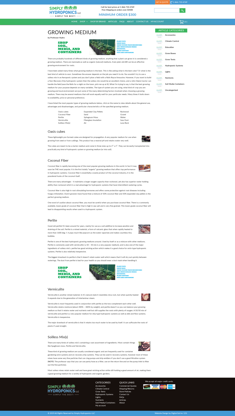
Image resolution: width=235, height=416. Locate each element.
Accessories (100, 386)
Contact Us (142, 22)
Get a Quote (162, 2)
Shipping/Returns (126, 389)
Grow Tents (100, 392)
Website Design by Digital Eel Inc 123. (171, 413)
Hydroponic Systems (104, 394)
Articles (112, 22)
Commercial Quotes (127, 386)
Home (74, 22)
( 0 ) (185, 22)
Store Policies (125, 392)
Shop (82, 22)
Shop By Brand (98, 22)
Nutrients (99, 400)
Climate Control (102, 389)
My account (157, 22)
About (130, 22)
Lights (98, 397)
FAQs (121, 22)
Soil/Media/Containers (105, 403)
